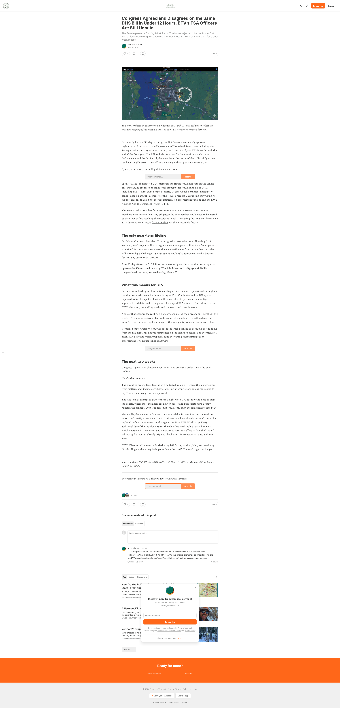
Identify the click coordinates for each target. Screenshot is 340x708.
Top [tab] (124, 577)
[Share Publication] (307, 5)
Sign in (331, 6)
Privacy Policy (190, 630)
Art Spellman (133, 548)
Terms (178, 689)
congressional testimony (135, 272)
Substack (157, 702)
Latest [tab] (131, 577)
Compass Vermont (135, 45)
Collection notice (189, 689)
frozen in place (160, 223)
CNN (155, 462)
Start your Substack (163, 695)
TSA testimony (206, 462)
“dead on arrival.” (138, 196)
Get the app (183, 695)
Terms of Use (183, 628)
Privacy (171, 689)
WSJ (140, 462)
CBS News (171, 462)
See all (127, 649)
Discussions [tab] (142, 577)
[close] (195, 587)
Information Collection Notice (169, 630)
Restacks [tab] (139, 523)
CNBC (147, 462)
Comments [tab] (128, 523)
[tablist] (133, 523)
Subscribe (318, 6)
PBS (191, 462)
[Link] (118, 235)
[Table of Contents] (3, 354)
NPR (161, 462)
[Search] (301, 5)
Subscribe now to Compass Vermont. (168, 479)
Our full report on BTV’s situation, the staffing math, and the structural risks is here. (168, 305)
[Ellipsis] (217, 548)
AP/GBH (182, 462)
